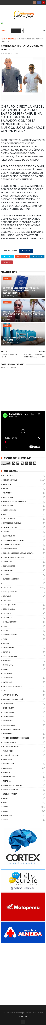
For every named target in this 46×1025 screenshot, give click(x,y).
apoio (5, 488)
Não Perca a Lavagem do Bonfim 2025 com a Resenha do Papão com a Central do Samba (23, 314)
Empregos (7, 613)
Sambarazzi (7, 768)
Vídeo (5, 802)
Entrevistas (8, 618)
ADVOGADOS (8, 476)
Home (3, 31)
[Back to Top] (23, 1022)
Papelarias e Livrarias (11, 729)
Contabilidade (9, 566)
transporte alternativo (13, 785)
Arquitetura (8, 497)
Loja (5, 691)
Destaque (12, 39)
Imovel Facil (8, 665)
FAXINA (5, 631)
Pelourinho (7, 734)
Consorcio (7, 562)
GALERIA (6, 643)
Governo (6, 652)
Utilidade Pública (10, 794)
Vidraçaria (7, 815)
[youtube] (43, 2)
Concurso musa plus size (13, 557)
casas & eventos (10, 527)
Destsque (7, 600)
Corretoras (8, 570)
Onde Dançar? (9, 712)
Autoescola (8, 506)
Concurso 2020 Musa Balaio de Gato (18, 553)
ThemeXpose (17, 1013)
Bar (4, 514)
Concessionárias (10, 549)
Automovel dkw (9, 510)
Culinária (6, 575)
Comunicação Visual (11, 544)
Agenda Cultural (10, 480)
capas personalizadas (12, 523)
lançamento (8, 673)
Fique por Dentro (10, 635)
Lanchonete (8, 678)
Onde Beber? (8, 704)
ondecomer (8, 721)
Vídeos (5, 811)
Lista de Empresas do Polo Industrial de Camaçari (22, 338)
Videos (5, 807)
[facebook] (39, 2)
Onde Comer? (8, 708)
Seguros (6, 772)
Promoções (8, 751)
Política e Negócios (11, 747)
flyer (5, 639)
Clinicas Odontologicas (13, 540)
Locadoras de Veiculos (12, 686)
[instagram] (34, 2)
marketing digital (10, 695)
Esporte (6, 626)
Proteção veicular (11, 755)
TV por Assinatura (10, 790)
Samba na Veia (8, 764)
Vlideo (5, 820)
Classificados (9, 536)
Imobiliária (7, 661)
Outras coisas (9, 725)
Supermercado (9, 777)
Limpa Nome (7, 682)
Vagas (5, 798)
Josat (5, 669)
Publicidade (8, 759)
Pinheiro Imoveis (9, 742)
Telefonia (6, 781)
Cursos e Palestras (11, 579)
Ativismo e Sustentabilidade (14, 501)
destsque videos (9, 605)
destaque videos (10, 592)
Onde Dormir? (8, 716)
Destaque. (7, 596)
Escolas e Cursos (10, 622)
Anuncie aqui (8, 484)
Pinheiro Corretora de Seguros (16, 738)
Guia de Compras (10, 656)
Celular (6, 532)
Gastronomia (8, 648)
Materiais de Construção (13, 699)
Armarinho (7, 493)
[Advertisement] (23, 970)
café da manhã (9, 519)
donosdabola (9, 609)
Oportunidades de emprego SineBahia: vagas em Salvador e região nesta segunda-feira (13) (21, 290)
